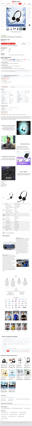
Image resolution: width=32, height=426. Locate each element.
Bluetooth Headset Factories (23, 412)
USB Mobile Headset (4, 416)
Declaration (24, 422)
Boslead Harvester (10, 400)
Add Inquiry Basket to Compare (16, 31)
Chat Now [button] (24, 43)
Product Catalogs (12, 397)
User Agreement (20, 422)
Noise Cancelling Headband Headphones (17, 408)
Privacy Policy (28, 422)
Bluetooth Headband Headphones (6, 408)
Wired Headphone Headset (20, 416)
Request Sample (15, 45)
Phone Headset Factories (5, 414)
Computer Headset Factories (14, 412)
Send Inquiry (8, 43)
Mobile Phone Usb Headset (11, 416)
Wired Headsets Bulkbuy (5, 418)
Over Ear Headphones (27, 408)
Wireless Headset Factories (5, 412)
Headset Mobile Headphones (13, 414)
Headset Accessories (3, 400)
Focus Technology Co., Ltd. (11, 422)
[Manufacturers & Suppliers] (16, 1)
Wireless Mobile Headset (22, 414)
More (1, 419)
